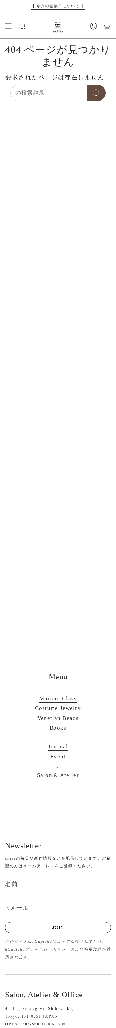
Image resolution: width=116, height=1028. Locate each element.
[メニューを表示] (8, 26)
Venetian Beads (58, 718)
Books (58, 728)
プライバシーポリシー (47, 949)
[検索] (96, 93)
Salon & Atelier (58, 775)
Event (58, 756)
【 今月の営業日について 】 (58, 6)
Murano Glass (58, 699)
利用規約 (93, 949)
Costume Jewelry (58, 708)
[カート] (107, 26)
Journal (58, 746)
